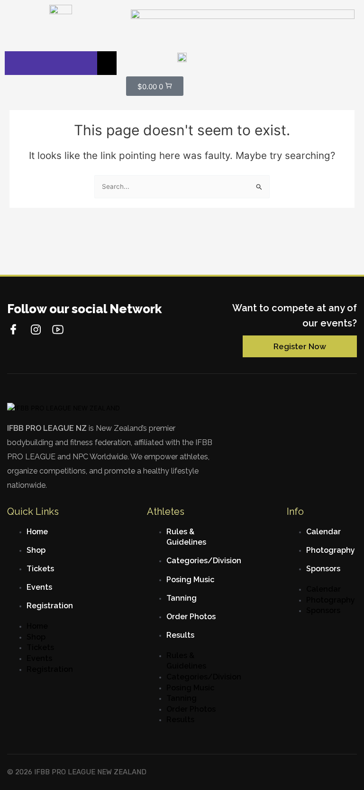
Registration (50, 605)
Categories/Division (203, 560)
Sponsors (323, 568)
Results (180, 635)
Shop (36, 550)
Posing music (190, 579)
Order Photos (191, 616)
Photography (330, 550)
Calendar (323, 531)
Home (37, 531)
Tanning (181, 598)
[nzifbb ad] (243, 23)
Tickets (40, 568)
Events (39, 587)
